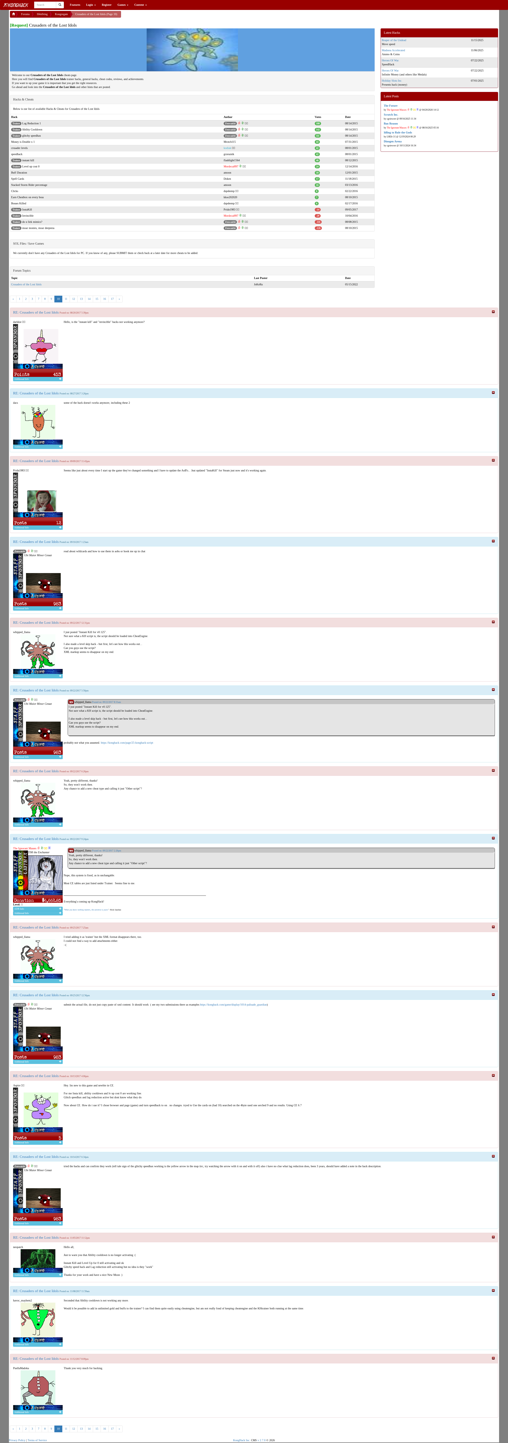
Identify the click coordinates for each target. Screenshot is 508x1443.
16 (104, 298)
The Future (390, 105)
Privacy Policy (17, 1440)
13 (81, 298)
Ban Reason (391, 123)
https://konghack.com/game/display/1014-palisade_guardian (233, 1004)
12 (73, 298)
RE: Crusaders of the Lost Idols (36, 312)
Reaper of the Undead (394, 40)
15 (96, 298)
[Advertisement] (153, 16)
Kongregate (61, 14)
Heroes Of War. (390, 60)
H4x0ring (42, 14)
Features (75, 4)
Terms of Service (37, 1440)
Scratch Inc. (391, 114)
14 (89, 298)
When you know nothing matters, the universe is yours (86, 910)
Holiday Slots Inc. (392, 80)
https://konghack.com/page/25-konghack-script (127, 742)
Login (90, 4)
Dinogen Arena (393, 141)
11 (66, 298)
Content (139, 4)
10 (58, 298)
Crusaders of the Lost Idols (26, 284)
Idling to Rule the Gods (398, 132)
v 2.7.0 (262, 1440)
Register (107, 4)
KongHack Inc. (241, 1440)
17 (112, 298)
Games (121, 4)
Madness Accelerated (393, 50)
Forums (25, 14)
